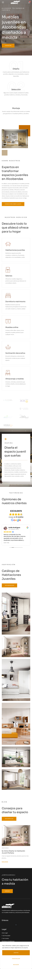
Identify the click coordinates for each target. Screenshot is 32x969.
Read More (5, 861)
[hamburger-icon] (3, 2)
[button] (16, 924)
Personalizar (16, 958)
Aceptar (16, 952)
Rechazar (16, 964)
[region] (16, 955)
